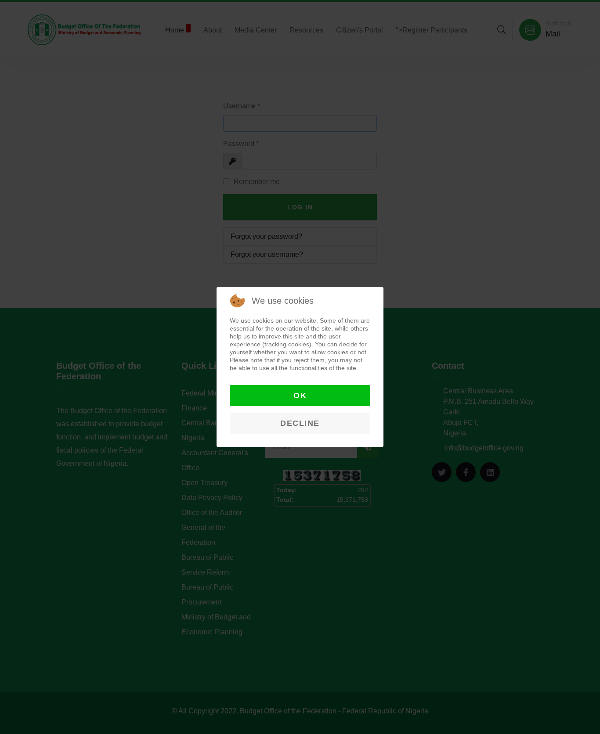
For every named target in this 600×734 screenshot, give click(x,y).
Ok (300, 395)
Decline (300, 423)
